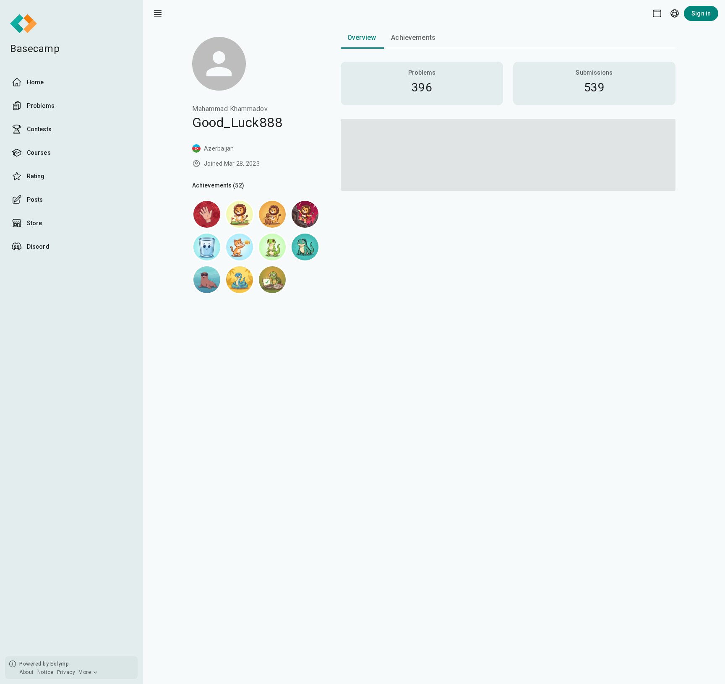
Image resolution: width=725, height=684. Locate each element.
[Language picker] (674, 13)
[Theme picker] (657, 13)
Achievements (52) (218, 185)
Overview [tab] (361, 38)
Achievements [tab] (413, 38)
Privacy (66, 672)
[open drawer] (157, 13)
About (26, 672)
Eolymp (59, 664)
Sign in (701, 13)
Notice (45, 672)
